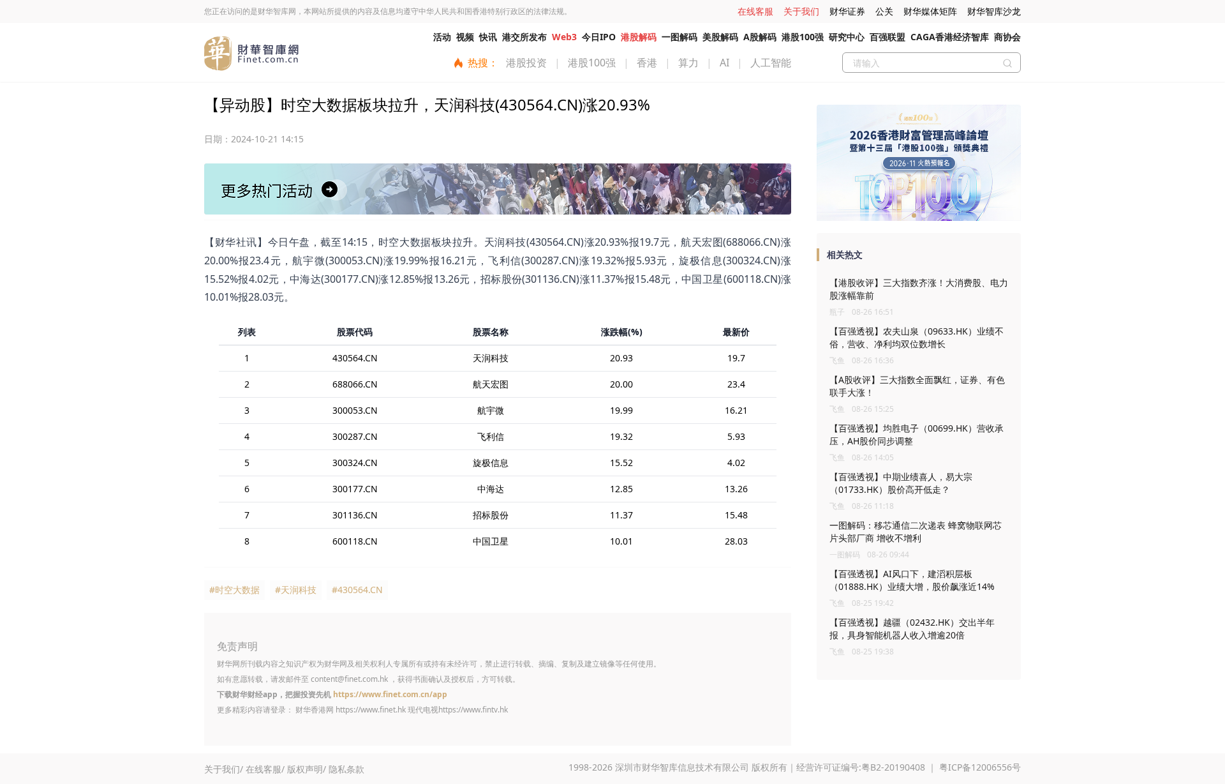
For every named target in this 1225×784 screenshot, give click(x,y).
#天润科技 (295, 590)
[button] (914, 215)
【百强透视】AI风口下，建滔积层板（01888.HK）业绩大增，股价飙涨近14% (912, 580)
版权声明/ (306, 769)
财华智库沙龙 (994, 11)
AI (724, 62)
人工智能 (770, 62)
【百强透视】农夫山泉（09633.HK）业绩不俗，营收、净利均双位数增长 (916, 337)
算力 (688, 62)
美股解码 (720, 37)
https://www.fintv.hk (473, 709)
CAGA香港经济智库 (949, 37)
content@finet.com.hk (349, 679)
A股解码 (759, 37)
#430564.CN (357, 590)
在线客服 (755, 11)
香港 (647, 62)
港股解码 (639, 37)
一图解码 (679, 37)
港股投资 (526, 62)
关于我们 (801, 11)
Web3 (564, 37)
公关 (884, 11)
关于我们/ (223, 769)
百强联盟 (887, 37)
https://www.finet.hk (371, 709)
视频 (465, 37)
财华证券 (847, 11)
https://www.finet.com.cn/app (390, 694)
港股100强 (803, 37)
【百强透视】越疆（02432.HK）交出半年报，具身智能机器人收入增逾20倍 (912, 628)
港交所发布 (524, 37)
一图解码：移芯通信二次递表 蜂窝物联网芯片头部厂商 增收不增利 (915, 531)
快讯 (488, 37)
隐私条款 (346, 769)
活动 (442, 37)
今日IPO (599, 37)
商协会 (1007, 37)
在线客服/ (265, 769)
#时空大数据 (234, 590)
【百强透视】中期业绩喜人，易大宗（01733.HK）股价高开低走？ (900, 483)
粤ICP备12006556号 (980, 767)
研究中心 (847, 37)
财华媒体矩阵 (930, 11)
